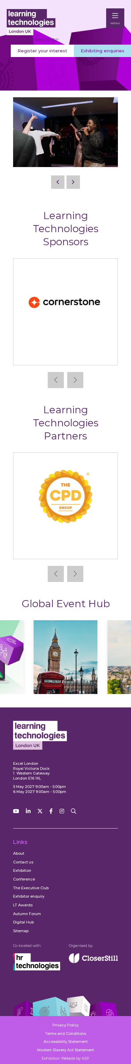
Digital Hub (23, 922)
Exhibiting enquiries (102, 50)
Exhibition (22, 870)
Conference (24, 879)
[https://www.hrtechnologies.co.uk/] (36, 969)
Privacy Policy (65, 1025)
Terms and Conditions (65, 1033)
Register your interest (42, 50)
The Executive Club (31, 888)
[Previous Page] (57, 182)
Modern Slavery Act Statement (65, 1050)
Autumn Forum (27, 913)
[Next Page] (73, 182)
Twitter (40, 811)
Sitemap (21, 930)
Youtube (16, 811)
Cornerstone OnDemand (65, 354)
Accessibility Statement (66, 1041)
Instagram (61, 811)
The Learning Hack (65, 548)
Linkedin (28, 811)
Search (73, 811)
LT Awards (23, 905)
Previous (56, 380)
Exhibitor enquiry (28, 896)
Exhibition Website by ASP (65, 1058)
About (18, 853)
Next (75, 380)
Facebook (51, 811)
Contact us (23, 862)
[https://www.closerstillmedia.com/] (93, 961)
